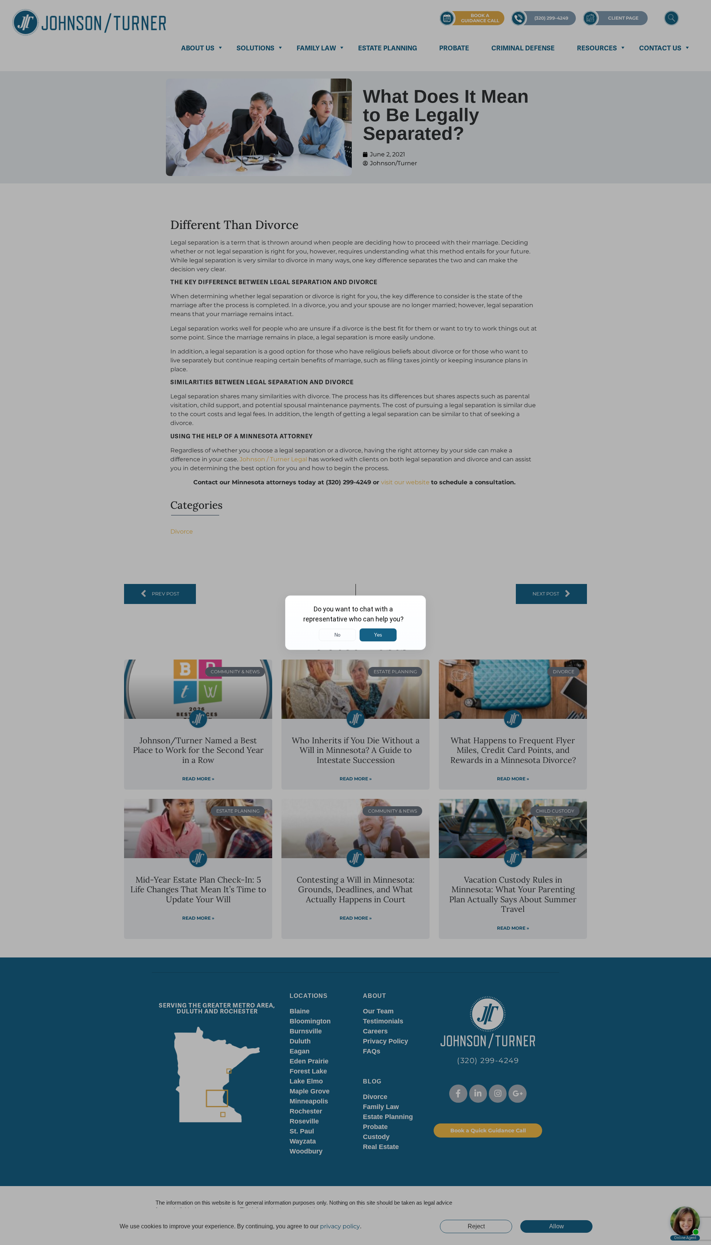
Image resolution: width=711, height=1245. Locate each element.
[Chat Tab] (355, 622)
